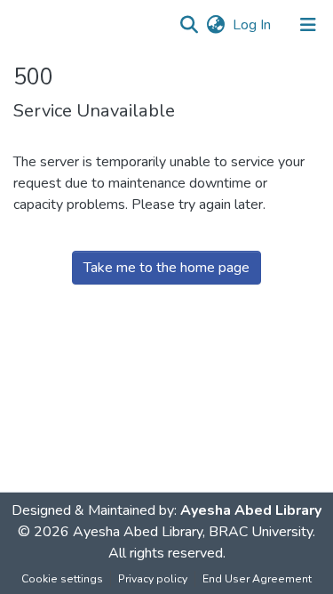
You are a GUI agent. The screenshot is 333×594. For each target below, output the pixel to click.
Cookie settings (62, 579)
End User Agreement (257, 579)
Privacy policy (152, 579)
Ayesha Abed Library (250, 510)
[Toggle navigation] (308, 25)
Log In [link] (253, 25)
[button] (189, 25)
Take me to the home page (166, 267)
